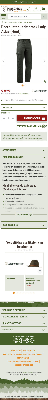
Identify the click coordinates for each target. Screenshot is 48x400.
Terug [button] (6, 22)
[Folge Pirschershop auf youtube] (26, 340)
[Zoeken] (44, 16)
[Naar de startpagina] (12, 9)
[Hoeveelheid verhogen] (12, 118)
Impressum (16, 351)
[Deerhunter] (39, 91)
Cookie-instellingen (24, 365)
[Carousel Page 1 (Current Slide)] (14, 293)
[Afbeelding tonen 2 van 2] (25, 85)
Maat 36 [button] (7, 107)
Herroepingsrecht (34, 354)
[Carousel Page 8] (34, 293)
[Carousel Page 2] (17, 293)
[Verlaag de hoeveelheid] (3, 118)
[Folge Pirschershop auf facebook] (21, 340)
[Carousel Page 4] (23, 293)
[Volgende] (45, 61)
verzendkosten (24, 93)
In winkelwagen (32, 118)
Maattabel (5, 113)
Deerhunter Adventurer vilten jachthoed (33, 280)
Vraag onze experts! (25, 2)
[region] (24, 63)
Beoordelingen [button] (10, 225)
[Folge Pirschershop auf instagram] (16, 340)
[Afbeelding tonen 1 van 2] (23, 85)
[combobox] (24, 16)
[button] (24, 157)
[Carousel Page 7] (31, 293)
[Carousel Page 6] (28, 293)
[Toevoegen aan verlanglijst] (39, 271)
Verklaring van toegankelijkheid (23, 361)
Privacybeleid (29, 351)
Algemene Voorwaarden (14, 354)
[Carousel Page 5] (25, 293)
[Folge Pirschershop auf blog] (32, 340)
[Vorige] (3, 61)
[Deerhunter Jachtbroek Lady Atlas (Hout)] (24, 60)
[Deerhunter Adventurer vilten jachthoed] (34, 264)
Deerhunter (10, 278)
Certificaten (23, 358)
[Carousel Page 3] (20, 293)
